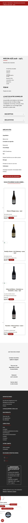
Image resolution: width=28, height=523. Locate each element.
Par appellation (6, 418)
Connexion (5, 449)
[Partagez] (1, 511)
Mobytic (5, 491)
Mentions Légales (12, 491)
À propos (5, 438)
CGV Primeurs (6, 432)
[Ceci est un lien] (11, 30)
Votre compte (6, 447)
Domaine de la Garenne (19, 3)
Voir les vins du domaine (12, 176)
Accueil (5, 3)
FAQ (4, 427)
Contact (5, 439)
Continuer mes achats (7, 508)
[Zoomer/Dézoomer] (4, 511)
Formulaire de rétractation (9, 434)
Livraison (5, 429)
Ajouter (11, 217)
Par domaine (6, 420)
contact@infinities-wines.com (10, 408)
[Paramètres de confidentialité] (2, 520)
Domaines (10, 3)
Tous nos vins (6, 416)
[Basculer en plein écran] (3, 511)
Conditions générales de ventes (10, 431)
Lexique (5, 436)
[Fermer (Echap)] (0, 511)
